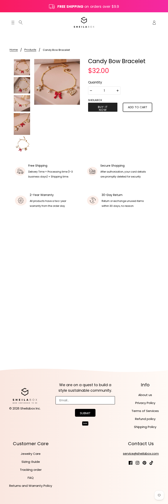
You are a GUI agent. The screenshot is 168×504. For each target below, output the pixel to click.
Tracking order (31, 470)
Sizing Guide (31, 462)
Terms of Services (145, 411)
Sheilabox (95, 100)
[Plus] (117, 90)
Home (14, 50)
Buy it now (103, 108)
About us (145, 395)
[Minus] (91, 90)
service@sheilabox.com (141, 453)
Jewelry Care (31, 454)
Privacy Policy (145, 403)
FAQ (31, 478)
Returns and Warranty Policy (30, 486)
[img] (20, 22)
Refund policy (145, 419)
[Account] (154, 22)
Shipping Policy (145, 427)
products (30, 50)
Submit (85, 413)
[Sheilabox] (84, 22)
